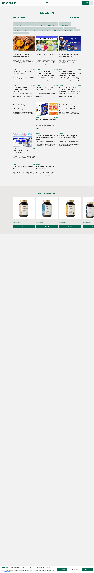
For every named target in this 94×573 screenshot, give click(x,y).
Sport (31, 25)
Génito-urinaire (18, 27)
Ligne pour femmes (70, 27)
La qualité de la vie (41, 22)
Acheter (24, 226)
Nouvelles (26, 30)
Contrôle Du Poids (65, 22)
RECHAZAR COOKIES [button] (62, 569)
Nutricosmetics (46, 30)
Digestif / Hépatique (51, 25)
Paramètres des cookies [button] (74, 569)
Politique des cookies (5, 571)
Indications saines (46, 27)
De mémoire (17, 30)
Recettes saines (57, 30)
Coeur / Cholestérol (20, 25)
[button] (84, 3)
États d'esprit (65, 25)
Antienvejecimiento (87, 222)
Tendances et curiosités (21, 33)
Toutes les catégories (73, 17)
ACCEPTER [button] (87, 569)
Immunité (59, 27)
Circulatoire (53, 22)
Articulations (18, 22)
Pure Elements (16, 222)
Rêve (77, 30)
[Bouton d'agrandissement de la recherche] (91, 3)
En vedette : (40, 25)
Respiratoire (68, 30)
